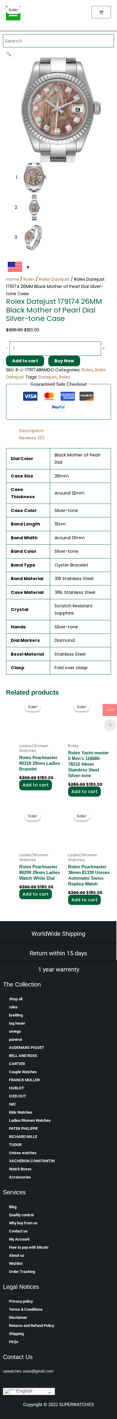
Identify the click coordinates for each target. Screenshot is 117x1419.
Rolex (28, 279)
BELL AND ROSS (23, 1055)
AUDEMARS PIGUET (26, 1047)
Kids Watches (20, 1112)
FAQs (13, 1342)
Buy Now (64, 361)
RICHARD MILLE (23, 1136)
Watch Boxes (20, 1169)
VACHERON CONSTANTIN (32, 1161)
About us (16, 1255)
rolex (13, 1007)
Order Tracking (22, 1271)
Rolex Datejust (54, 279)
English (23, 1391)
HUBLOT (16, 1088)
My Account (19, 1239)
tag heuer (17, 1023)
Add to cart (25, 361)
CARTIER (17, 1063)
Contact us (18, 1231)
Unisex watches (23, 1153)
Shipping (16, 1333)
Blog (12, 1207)
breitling (16, 1015)
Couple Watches (23, 1072)
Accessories (20, 1177)
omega (15, 1031)
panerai (15, 1039)
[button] (8, 54)
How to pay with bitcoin (28, 1247)
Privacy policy (21, 1301)
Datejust (48, 377)
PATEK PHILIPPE (23, 1128)
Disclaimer (18, 1317)
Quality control (21, 1215)
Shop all (15, 999)
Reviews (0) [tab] (31, 438)
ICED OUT (17, 1096)
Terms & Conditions (26, 1309)
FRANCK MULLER (24, 1080)
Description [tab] (31, 431)
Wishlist (15, 1263)
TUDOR (15, 1144)
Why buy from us (23, 1223)
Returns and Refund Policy (31, 1325)
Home (12, 279)
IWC (12, 1104)
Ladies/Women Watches (30, 1120)
